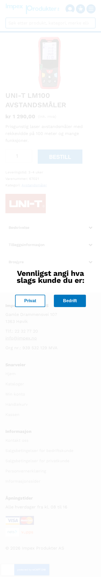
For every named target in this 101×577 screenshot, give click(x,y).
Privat (30, 300)
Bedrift (70, 300)
